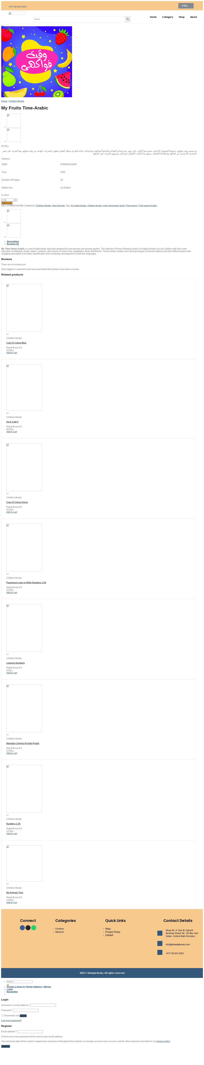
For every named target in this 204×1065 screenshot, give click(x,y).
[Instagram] (28, 927)
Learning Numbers (15, 663)
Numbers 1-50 (13, 824)
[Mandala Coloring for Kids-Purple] (24, 731)
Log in (23, 1016)
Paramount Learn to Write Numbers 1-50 (26, 582)
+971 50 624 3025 (18, 6)
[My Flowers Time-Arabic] (14, 127)
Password (6, 1010)
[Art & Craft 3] (24, 410)
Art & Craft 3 (12, 422)
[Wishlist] (2, 25)
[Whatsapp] (33, 927)
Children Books (16, 101)
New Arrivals (58, 205)
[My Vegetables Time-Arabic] (14, 141)
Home (153, 17)
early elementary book (114, 205)
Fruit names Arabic (147, 205)
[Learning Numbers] (24, 651)
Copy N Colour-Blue (16, 343)
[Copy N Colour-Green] (24, 490)
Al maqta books (78, 205)
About (193, 17)
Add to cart (6, 203)
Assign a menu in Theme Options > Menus (29, 987)
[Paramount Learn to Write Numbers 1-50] (24, 570)
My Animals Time (14, 892)
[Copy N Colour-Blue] (24, 331)
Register (5, 1046)
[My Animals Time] (24, 880)
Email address (9, 1031)
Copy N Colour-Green (17, 502)
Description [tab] (13, 241)
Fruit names (131, 205)
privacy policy (163, 1041)
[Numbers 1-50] (24, 812)
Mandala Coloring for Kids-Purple (22, 743)
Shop (182, 17)
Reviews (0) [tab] (13, 244)
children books (94, 205)
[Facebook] (22, 927)
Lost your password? (11, 1020)
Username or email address (15, 1005)
